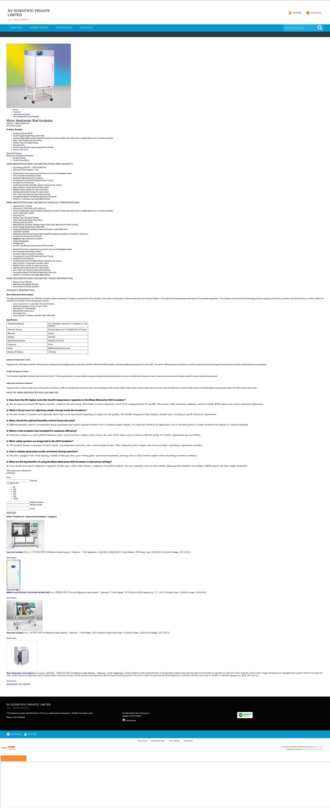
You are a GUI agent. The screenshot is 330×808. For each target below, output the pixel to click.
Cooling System (19, 185)
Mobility (16, 190)
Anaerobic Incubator (15, 633)
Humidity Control (20, 183)
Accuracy (17, 215)
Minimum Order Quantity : (61, 552)
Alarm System (19, 187)
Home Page (16, 28)
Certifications (18, 287)
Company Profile (39, 28)
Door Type (17, 194)
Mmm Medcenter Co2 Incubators (20, 673)
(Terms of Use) (319, 747)
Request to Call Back (14, 156)
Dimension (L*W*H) (21, 208)
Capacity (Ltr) (18, 206)
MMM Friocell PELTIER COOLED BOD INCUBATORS (28, 592)
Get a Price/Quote (13, 126)
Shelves (16, 199)
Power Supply (18, 227)
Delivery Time (18, 282)
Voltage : (181, 552)
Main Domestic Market (22, 284)
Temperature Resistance (23, 236)
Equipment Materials (21, 229)
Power (15, 213)
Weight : (133, 552)
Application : (108, 552)
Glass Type (17, 220)
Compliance (18, 197)
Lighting (16, 192)
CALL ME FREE (24, 684)
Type (15, 232)
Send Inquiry (28, 156)
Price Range (18, 167)
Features (16, 211)
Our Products (64, 28)
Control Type (18, 246)
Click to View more (20, 150)
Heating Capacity (20, 222)
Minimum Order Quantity (23, 170)
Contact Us (86, 28)
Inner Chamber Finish (21, 176)
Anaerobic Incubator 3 (15, 552)
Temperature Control (21, 180)
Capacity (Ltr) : (154, 592)
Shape (15, 241)
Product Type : (155, 552)
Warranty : (79, 552)
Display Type (18, 218)
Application (17, 234)
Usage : (198, 592)
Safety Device (18, 173)
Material (16, 225)
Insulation (17, 178)
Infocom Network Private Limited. (313, 749)
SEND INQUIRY (12, 684)
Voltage (16, 243)
